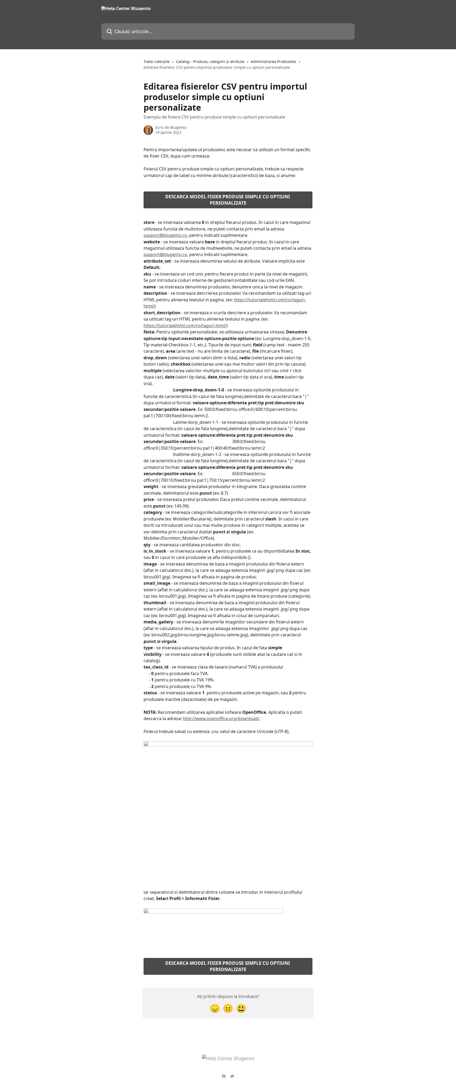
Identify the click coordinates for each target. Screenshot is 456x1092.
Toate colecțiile (157, 61)
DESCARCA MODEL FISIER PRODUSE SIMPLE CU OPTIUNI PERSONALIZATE (228, 200)
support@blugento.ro (165, 235)
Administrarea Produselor (273, 61)
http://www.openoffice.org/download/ (221, 718)
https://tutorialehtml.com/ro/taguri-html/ (185, 325)
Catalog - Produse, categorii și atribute (210, 61)
